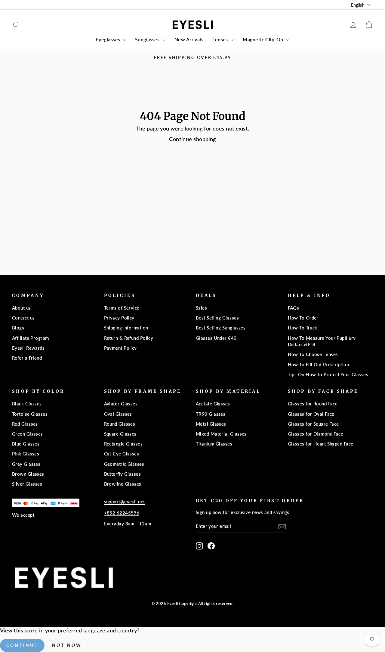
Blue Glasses (25, 443)
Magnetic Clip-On (264, 39)
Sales (201, 307)
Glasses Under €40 (216, 338)
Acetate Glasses (213, 403)
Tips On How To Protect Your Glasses (328, 374)
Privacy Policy (119, 317)
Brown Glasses (28, 474)
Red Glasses (25, 424)
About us (21, 307)
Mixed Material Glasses (221, 433)
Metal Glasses (211, 424)
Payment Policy (120, 348)
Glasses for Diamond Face (315, 433)
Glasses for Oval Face (311, 414)
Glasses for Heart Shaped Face (320, 443)
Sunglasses (148, 39)
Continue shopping (192, 139)
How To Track (302, 327)
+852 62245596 (122, 512)
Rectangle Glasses (123, 443)
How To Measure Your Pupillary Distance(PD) (322, 341)
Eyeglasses (109, 39)
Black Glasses (27, 403)
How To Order (303, 317)
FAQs (293, 307)
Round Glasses (119, 424)
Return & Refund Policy (128, 338)
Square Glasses (120, 433)
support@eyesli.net (124, 501)
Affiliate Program (30, 338)
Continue (22, 645)
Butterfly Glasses (122, 474)
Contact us (23, 317)
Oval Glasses (118, 414)
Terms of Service (122, 307)
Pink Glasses (25, 453)
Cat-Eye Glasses (121, 453)
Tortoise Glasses (30, 414)
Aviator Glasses (121, 403)
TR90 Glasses (210, 414)
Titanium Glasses (214, 443)
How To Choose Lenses (313, 354)
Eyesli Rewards (28, 348)
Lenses (220, 39)
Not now (67, 645)
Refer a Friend (27, 358)
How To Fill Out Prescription (318, 364)
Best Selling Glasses (217, 317)
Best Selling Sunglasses (220, 327)
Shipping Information (126, 327)
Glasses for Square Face (313, 424)
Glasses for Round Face (313, 403)
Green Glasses (27, 433)
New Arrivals (188, 39)
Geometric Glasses (124, 464)
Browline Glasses (122, 484)
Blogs (18, 327)
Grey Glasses (26, 464)
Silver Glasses (27, 484)
